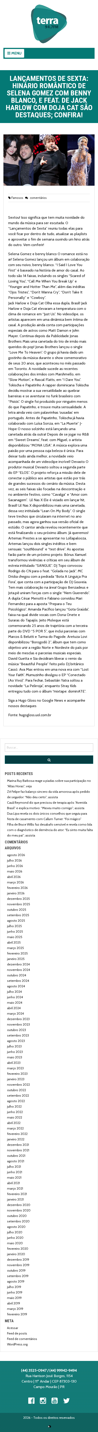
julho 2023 (14, 1046)
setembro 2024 (18, 981)
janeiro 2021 (15, 1199)
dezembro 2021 (18, 1145)
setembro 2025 (18, 915)
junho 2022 (15, 1112)
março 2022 (15, 1128)
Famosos (17, 198)
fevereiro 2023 (17, 1074)
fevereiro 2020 (17, 1249)
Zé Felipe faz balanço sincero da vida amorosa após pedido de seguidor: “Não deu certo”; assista (48, 794)
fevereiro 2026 (17, 888)
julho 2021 (14, 1167)
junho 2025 (15, 931)
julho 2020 (14, 1232)
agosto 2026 (16, 855)
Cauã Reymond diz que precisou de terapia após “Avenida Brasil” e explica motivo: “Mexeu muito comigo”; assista (47, 805)
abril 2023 (14, 1063)
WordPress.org (17, 1344)
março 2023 (15, 1068)
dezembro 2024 (18, 964)
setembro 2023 (18, 1035)
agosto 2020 (16, 1227)
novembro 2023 (18, 1024)
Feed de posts (17, 1333)
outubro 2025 (16, 910)
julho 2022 (14, 1106)
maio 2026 (14, 871)
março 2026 (15, 882)
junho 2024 (15, 997)
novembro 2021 (18, 1150)
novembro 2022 (18, 1085)
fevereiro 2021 (17, 1194)
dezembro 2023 (18, 1019)
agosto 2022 (16, 1101)
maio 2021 (14, 1177)
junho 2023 (15, 1052)
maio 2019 (14, 1298)
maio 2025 (14, 937)
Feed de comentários (22, 1339)
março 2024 (15, 1013)
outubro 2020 (17, 1216)
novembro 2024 (18, 970)
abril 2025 (14, 942)
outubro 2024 (16, 975)
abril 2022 (14, 1123)
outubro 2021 (16, 1156)
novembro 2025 (18, 904)
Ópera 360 (49, 1426)
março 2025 (15, 948)
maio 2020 (15, 1243)
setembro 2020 (18, 1221)
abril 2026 (14, 877)
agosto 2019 (15, 1281)
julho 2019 (14, 1287)
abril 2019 (13, 1303)
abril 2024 (14, 1008)
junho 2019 (14, 1292)
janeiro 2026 (16, 893)
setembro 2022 (18, 1095)
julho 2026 (14, 860)
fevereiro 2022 (17, 1134)
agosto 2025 (16, 921)
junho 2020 (15, 1238)
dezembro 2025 (18, 899)
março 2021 (15, 1188)
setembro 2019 (17, 1276)
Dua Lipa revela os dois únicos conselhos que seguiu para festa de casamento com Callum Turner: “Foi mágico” (47, 816)
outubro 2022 (16, 1090)
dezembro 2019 (18, 1259)
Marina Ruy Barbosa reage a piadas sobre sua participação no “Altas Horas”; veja (49, 783)
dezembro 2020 (18, 1205)
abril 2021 (13, 1183)
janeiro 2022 (15, 1139)
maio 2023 (14, 1057)
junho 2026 (15, 866)
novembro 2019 (18, 1265)
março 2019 (15, 1309)
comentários (38, 198)
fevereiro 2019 (17, 1314)
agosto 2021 (15, 1161)
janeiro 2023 (15, 1079)
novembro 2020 (19, 1210)
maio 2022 (14, 1117)
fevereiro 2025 (17, 953)
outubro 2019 (16, 1270)
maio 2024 (14, 1003)
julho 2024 (14, 992)
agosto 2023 (16, 1041)
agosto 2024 (16, 986)
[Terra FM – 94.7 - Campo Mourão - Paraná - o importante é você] (49, 24)
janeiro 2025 (16, 959)
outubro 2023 (16, 1030)
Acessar (12, 1328)
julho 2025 (14, 926)
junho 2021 (14, 1172)
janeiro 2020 (16, 1254)
